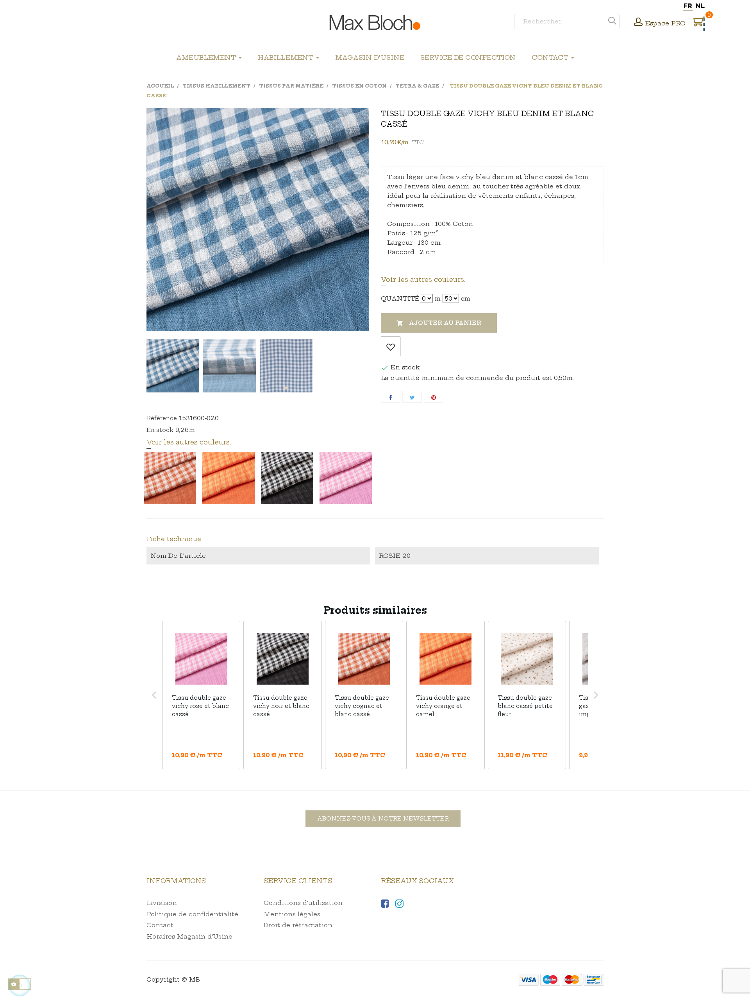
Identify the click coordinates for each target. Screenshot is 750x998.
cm (465, 298)
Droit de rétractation (298, 925)
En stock (159, 430)
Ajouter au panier (438, 323)
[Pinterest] (433, 396)
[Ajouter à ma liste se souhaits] (390, 346)
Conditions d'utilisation (303, 903)
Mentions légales (292, 914)
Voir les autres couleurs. (423, 279)
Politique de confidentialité (192, 914)
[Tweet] (412, 396)
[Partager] (390, 396)
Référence (161, 418)
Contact (159, 925)
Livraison (161, 903)
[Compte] (638, 22)
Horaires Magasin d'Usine (189, 936)
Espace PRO (665, 23)
